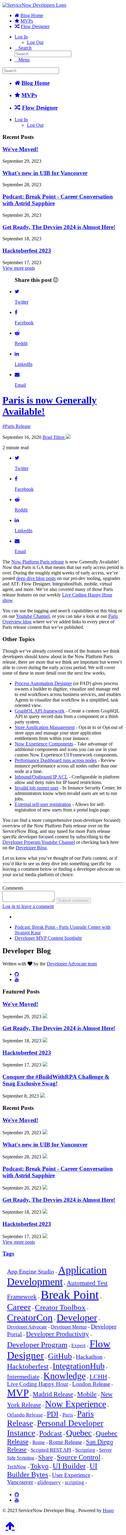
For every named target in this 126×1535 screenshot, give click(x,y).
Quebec (79, 1433)
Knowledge (64, 1376)
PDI (52, 1414)
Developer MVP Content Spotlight (48, 938)
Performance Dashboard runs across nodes (56, 760)
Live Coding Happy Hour (37, 1384)
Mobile (87, 1394)
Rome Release (65, 1442)
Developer (77, 1317)
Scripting (85, 1450)
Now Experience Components (44, 743)
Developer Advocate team (72, 963)
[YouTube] (17, 979)
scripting (74, 1482)
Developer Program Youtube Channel (38, 842)
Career (19, 1307)
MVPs (26, 21)
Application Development (57, 1275)
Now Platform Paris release (37, 561)
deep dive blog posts (36, 578)
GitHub (60, 1356)
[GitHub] (17, 974)
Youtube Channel (33, 616)
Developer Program (37, 1344)
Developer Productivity (57, 1334)
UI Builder (69, 1465)
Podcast (50, 1433)
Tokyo (39, 1466)
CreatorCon (30, 1317)
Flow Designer (35, 26)
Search (24, 47)
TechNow (16, 1466)
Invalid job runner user (36, 787)
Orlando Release (25, 1415)
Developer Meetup (69, 1326)
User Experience (71, 1475)
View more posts (18, 268)
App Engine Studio (30, 1271)
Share (45, 1457)
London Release (91, 1384)
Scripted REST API (51, 1450)
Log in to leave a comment (28, 906)
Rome (38, 1442)
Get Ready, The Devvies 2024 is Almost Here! (58, 227)
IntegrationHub (79, 1366)
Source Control (78, 1457)
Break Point (70, 1295)
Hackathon (89, 1357)
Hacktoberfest (28, 1366)
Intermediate (23, 1376)
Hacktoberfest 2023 (26, 250)
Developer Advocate (27, 1326)
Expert (78, 1345)
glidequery (49, 1482)
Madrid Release (53, 1394)
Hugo (108, 1510)
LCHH (98, 1376)
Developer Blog (31, 847)
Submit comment (73, 900)
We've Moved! (20, 149)
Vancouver (20, 1482)
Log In (21, 36)
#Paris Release (16, 426)
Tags (8, 1253)
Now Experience (75, 1404)
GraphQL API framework (40, 710)
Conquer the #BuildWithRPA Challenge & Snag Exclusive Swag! (55, 1080)
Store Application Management (45, 727)
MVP (18, 1392)
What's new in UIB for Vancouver (44, 173)
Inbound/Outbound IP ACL (41, 776)
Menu (24, 59)
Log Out (35, 42)
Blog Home (31, 15)
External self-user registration (43, 804)
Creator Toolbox (60, 1307)
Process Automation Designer (43, 683)
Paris (67, 1415)
